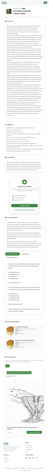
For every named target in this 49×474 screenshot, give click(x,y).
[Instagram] (36, 458)
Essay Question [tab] (25, 253)
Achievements (7, 459)
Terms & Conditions (30, 468)
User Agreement (15, 468)
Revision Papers (28, 445)
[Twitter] (26, 458)
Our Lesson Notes (29, 447)
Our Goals (6, 461)
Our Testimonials (28, 449)
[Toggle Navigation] (45, 2)
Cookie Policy (22, 468)
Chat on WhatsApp (9, 450)
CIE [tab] (7, 365)
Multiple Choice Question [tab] (12, 253)
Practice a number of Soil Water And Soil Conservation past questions (22, 428)
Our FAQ (27, 451)
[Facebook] (30, 458)
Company (6, 457)
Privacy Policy (8, 468)
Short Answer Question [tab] (12, 257)
